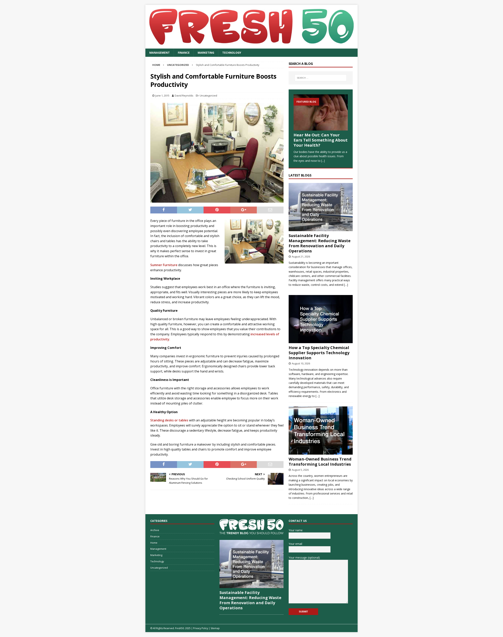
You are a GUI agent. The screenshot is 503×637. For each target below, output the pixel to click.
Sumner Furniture (163, 265)
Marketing (206, 52)
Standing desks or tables (169, 420)
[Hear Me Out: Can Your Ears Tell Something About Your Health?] (321, 112)
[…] (346, 285)
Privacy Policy (200, 628)
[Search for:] (321, 77)
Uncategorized (208, 95)
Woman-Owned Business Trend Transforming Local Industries (320, 461)
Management (159, 52)
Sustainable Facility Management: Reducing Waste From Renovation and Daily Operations (320, 243)
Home (153, 542)
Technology (231, 52)
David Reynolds (184, 95)
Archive (154, 530)
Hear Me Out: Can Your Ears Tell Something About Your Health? (321, 140)
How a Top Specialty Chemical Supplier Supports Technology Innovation (319, 352)
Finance (184, 52)
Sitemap (215, 628)
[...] (323, 161)
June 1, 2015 (162, 95)
